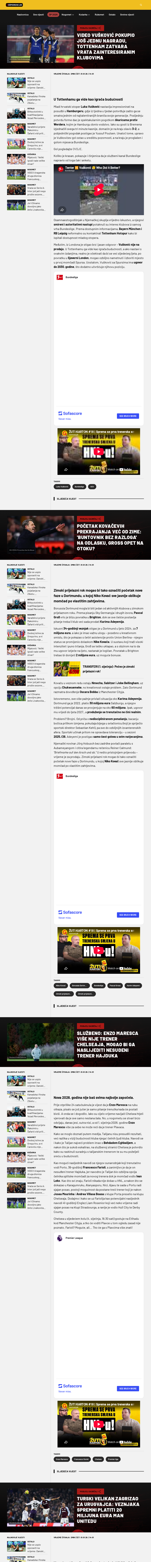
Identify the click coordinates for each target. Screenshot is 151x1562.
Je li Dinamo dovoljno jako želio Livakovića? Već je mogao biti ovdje (36, 206)
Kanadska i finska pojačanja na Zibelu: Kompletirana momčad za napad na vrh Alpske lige (36, 99)
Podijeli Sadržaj (88, 28)
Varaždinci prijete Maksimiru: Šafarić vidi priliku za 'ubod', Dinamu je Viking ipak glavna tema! (36, 130)
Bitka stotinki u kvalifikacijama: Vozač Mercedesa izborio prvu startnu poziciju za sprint (36, 115)
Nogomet (31, 124)
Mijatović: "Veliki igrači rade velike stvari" (36, 160)
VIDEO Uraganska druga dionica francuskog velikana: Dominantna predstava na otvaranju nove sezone (36, 176)
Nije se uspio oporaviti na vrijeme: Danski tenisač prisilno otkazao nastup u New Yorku (36, 84)
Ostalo (30, 78)
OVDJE (77, 149)
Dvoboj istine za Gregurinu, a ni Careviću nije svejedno (35, 145)
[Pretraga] (141, 5)
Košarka (31, 154)
